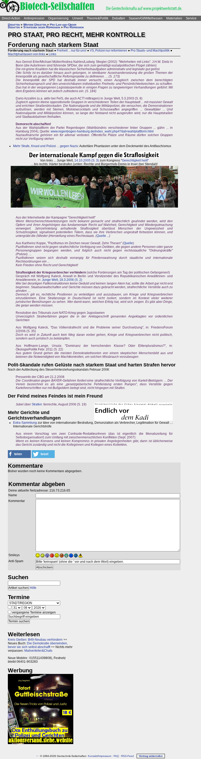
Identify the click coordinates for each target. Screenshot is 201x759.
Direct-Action (11, 18)
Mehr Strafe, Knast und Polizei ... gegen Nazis (45, 146)
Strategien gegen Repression (41, 27)
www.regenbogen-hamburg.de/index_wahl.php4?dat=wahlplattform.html (102, 131)
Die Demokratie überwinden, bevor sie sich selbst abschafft (38, 645)
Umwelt (77, 18)
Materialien (174, 18)
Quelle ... (103, 236)
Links (52, 54)
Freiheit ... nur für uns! (71, 50)
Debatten (118, 18)
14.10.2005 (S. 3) (86, 160)
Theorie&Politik (97, 18)
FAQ (116, 756)
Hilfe (33, 588)
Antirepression (34, 18)
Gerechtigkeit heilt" (135, 160)
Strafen (37, 404)
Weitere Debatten (34, 24)
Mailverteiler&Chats (38, 650)
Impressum (104, 756)
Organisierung (58, 18)
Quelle (128, 243)
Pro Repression (74, 27)
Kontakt (92, 756)
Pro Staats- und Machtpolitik (150, 50)
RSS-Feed (127, 756)
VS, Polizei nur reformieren (108, 50)
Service (191, 18)
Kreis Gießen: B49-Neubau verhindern (35, 639)
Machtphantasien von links (26, 54)
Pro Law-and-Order (63, 24)
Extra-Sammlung (25, 423)
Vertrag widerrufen (151, 756)
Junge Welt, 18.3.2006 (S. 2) (62, 280)
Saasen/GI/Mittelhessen (146, 18)
